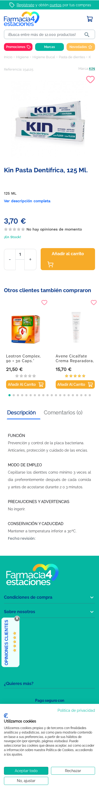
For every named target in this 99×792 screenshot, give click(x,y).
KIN (92, 69)
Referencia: (13, 69)
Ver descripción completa (27, 201)
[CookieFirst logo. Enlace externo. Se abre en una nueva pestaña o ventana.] (6, 715)
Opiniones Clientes (6, 642)
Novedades (78, 47)
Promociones (15, 47)
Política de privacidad (76, 710)
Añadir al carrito (68, 253)
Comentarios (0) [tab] (63, 412)
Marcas (49, 47)
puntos (56, 5)
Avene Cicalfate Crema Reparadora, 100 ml (75, 361)
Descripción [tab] (21, 412)
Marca (83, 69)
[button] (9, 395)
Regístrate (25, 5)
